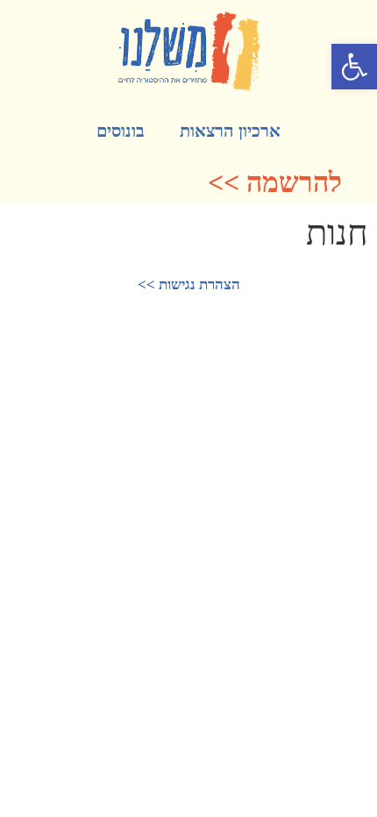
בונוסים (120, 130)
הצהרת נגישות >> (189, 284)
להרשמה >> (275, 182)
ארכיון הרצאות (230, 130)
